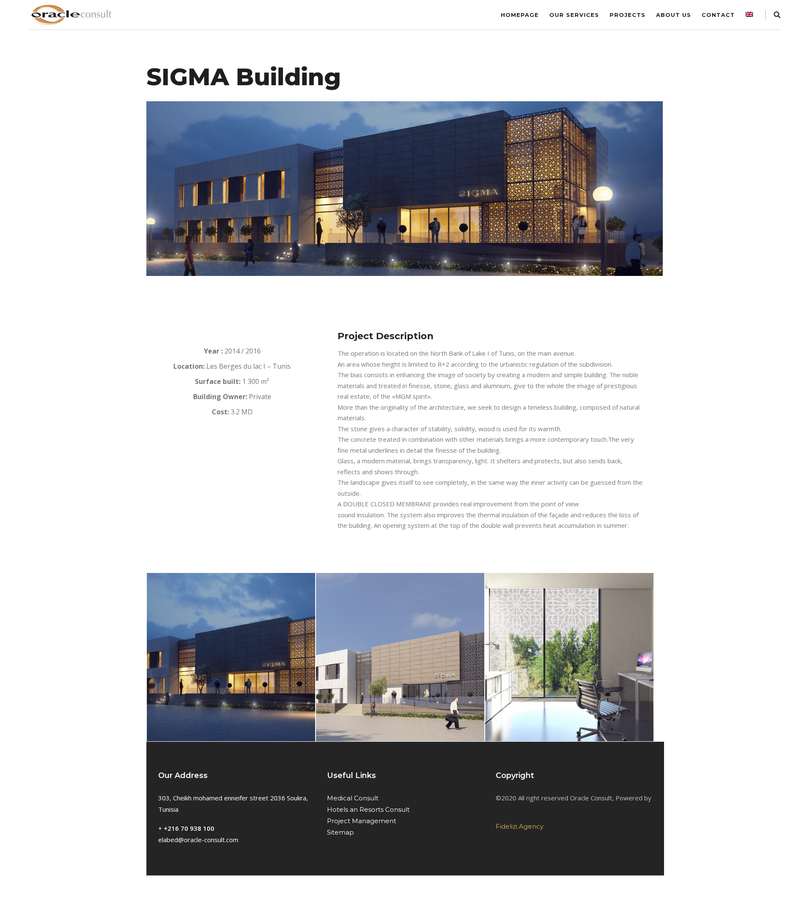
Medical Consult (352, 798)
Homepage (520, 14)
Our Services (574, 14)
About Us (673, 14)
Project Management (361, 821)
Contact (718, 14)
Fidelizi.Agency (519, 826)
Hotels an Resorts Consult (368, 809)
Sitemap (340, 832)
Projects (627, 14)
